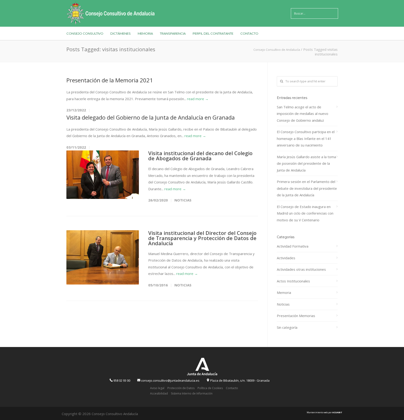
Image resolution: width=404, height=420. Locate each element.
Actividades (286, 258)
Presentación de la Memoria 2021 (109, 80)
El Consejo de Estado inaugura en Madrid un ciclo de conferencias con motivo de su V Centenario (305, 213)
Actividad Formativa (292, 246)
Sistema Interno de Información (192, 393)
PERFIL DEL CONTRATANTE (213, 33)
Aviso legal (157, 388)
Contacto (232, 388)
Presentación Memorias (296, 315)
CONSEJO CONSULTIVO (84, 33)
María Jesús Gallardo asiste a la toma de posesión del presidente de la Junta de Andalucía (306, 163)
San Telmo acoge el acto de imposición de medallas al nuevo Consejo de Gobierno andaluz (302, 114)
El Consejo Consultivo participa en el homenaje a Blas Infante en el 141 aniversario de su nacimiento (306, 138)
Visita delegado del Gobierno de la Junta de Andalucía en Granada (150, 117)
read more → (198, 98)
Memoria (284, 292)
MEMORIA (145, 33)
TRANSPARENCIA (173, 33)
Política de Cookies (210, 388)
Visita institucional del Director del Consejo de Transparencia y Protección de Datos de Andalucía (202, 238)
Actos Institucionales (293, 281)
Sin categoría (287, 327)
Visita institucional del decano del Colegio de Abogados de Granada (200, 156)
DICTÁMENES (120, 33)
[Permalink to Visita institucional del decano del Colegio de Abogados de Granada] (102, 174)
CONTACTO (249, 33)
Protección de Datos (181, 388)
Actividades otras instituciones (301, 269)
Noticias (182, 200)
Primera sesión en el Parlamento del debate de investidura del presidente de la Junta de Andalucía (307, 188)
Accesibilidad (159, 393)
